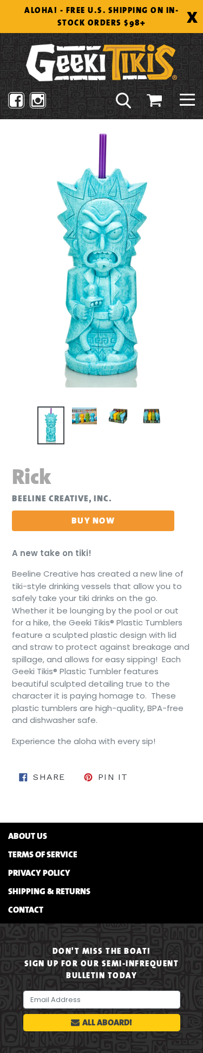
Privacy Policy (39, 873)
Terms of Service (42, 854)
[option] (51, 425)
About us (27, 836)
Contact (25, 909)
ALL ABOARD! (107, 1022)
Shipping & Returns (49, 891)
